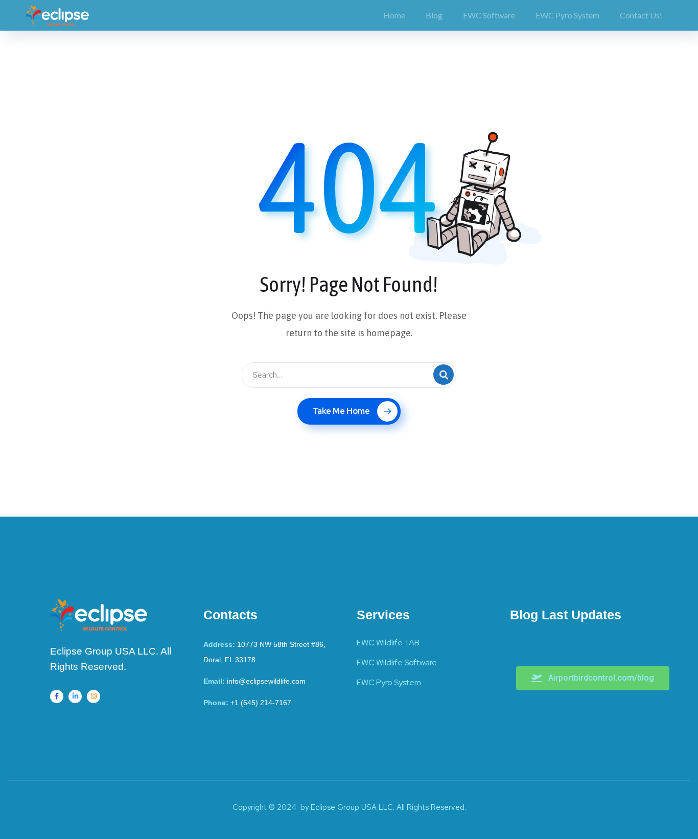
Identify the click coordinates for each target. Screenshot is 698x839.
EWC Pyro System (567, 15)
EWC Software (489, 15)
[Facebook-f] (56, 696)
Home (394, 15)
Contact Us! (641, 15)
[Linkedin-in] (75, 696)
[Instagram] (93, 696)
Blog (434, 15)
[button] (592, 678)
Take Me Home (341, 411)
